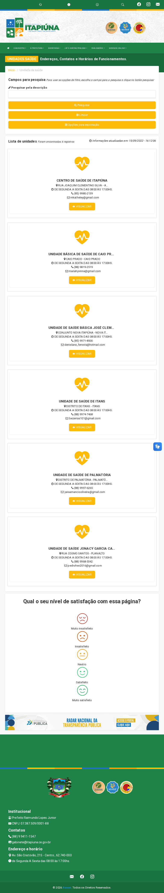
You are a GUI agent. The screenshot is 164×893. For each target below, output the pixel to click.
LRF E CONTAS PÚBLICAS (75, 48)
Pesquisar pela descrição (29, 87)
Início (11, 70)
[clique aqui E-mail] (72, 876)
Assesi (67, 887)
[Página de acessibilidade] (97, 4)
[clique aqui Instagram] (92, 876)
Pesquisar (83, 105)
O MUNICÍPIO (19, 48)
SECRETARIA (53, 48)
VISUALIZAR (83, 206)
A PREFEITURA (36, 48)
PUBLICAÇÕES (97, 48)
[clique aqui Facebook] (82, 876)
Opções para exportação (83, 124)
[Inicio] (8, 48)
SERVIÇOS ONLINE (117, 48)
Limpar (83, 115)
